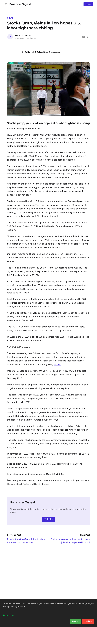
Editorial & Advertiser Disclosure (43, 52)
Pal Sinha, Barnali (23, 35)
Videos (88, 4)
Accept (75, 621)
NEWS (10, 18)
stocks (57, 364)
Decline (88, 621)
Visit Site (48, 519)
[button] (5, 4)
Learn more (8, 615)
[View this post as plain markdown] (83, 36)
